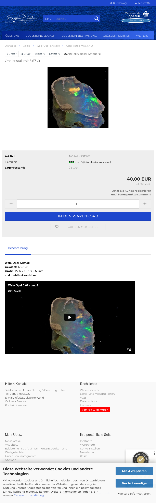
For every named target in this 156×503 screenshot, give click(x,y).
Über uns (12, 35)
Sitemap (10, 459)
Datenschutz (88, 401)
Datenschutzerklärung (29, 495)
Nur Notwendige (134, 483)
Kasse (84, 456)
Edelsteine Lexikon (40, 35)
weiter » (40, 53)
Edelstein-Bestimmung (79, 35)
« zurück (25, 53)
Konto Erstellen (90, 448)
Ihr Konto (86, 441)
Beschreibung (18, 248)
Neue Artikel (13, 441)
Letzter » (54, 53)
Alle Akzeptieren (134, 471)
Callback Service (15, 401)
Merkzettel (144, 2)
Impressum (87, 405)
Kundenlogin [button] (120, 2)
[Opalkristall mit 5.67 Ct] (78, 97)
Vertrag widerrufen (95, 409)
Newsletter (87, 452)
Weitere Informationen (134, 493)
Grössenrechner (116, 35)
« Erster (11, 53)
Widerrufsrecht (90, 390)
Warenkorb (87, 444)
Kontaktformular (16, 405)
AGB (83, 397)
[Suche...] (96, 19)
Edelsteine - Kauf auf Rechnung (26, 448)
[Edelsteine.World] (21, 18)
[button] (11, 204)
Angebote (11, 444)
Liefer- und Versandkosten (97, 393)
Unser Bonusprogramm (21, 456)
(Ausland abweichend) (98, 162)
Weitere (142, 35)
